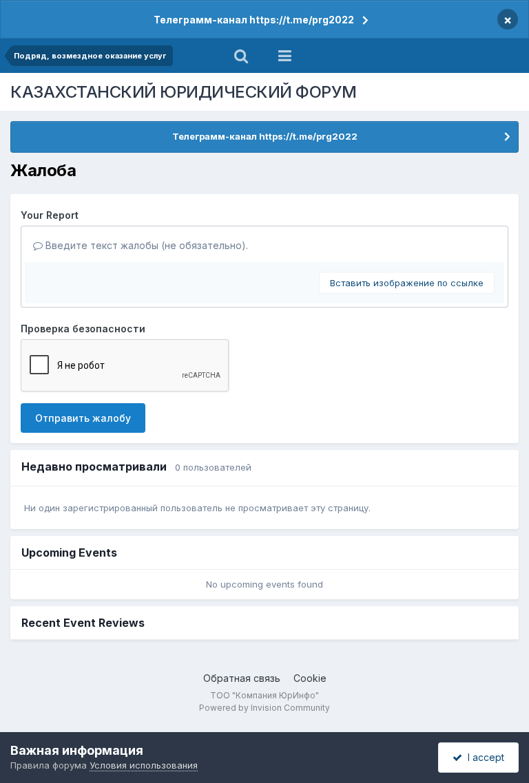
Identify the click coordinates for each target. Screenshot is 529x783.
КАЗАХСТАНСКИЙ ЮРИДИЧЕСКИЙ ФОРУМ (183, 92)
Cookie (309, 678)
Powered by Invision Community (264, 707)
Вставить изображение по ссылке (407, 282)
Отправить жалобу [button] (83, 418)
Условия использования (144, 765)
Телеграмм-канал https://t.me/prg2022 (254, 19)
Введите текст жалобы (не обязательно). (145, 245)
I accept (483, 757)
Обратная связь (241, 678)
